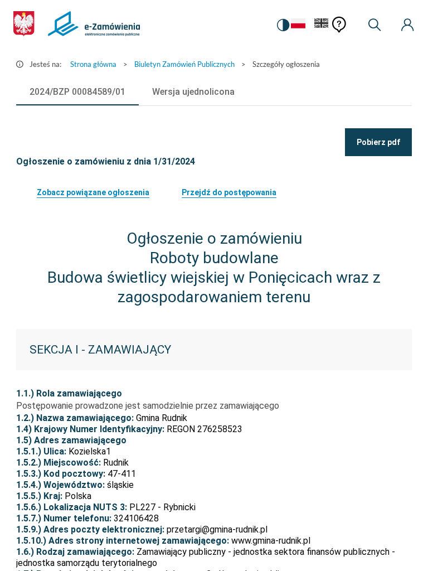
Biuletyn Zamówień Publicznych (184, 64)
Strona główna (93, 64)
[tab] (77, 92)
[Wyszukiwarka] (374, 25)
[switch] (283, 25)
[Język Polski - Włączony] (298, 25)
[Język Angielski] (321, 25)
